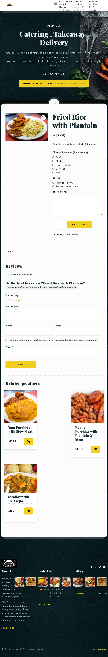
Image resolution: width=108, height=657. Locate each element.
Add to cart (79, 225)
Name (9, 326)
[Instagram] (96, 567)
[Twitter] (100, 567)
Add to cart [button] (28, 441)
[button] (43, 117)
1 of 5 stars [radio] (6, 300)
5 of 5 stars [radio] (19, 300)
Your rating (12, 295)
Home (27, 84)
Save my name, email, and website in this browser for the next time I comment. (52, 341)
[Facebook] (92, 567)
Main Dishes (44, 84)
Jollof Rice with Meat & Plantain (65, 4)
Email (59, 326)
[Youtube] (104, 567)
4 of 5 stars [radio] (16, 300)
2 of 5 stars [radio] (10, 300)
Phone (9, 347)
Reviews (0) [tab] (12, 251)
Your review (12, 307)
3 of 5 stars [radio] (13, 300)
